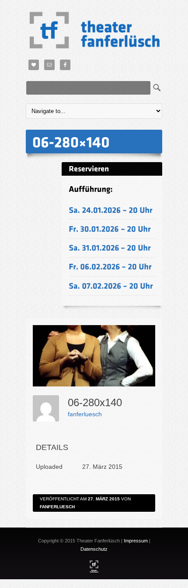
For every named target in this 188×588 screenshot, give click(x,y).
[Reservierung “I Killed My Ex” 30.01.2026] (110, 228)
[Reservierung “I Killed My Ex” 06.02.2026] (110, 266)
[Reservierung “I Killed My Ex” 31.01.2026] (110, 247)
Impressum (136, 540)
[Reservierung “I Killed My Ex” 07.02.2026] (111, 285)
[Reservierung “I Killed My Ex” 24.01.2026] (111, 209)
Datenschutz (94, 549)
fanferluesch (85, 414)
